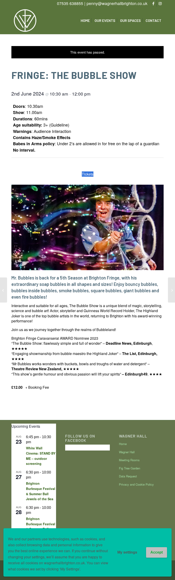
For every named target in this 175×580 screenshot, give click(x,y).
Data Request (128, 476)
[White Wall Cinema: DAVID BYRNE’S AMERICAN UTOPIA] (3, 290)
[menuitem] (85, 20)
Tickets (87, 174)
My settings (127, 552)
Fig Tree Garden (129, 468)
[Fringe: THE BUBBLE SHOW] (171, 290)
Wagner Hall (127, 452)
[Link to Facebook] (153, 3)
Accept (156, 552)
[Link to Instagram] (160, 3)
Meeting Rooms (129, 460)
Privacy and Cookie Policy (136, 484)
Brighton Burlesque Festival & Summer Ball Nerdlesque (40, 526)
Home (123, 444)
